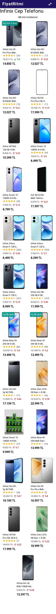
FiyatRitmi (12, 3)
